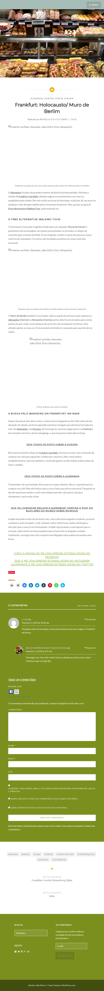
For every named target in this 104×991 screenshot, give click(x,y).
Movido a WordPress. (37, 985)
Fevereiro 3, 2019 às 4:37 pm (39, 651)
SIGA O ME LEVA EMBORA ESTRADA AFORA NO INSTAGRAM (52, 560)
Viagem (69, 98)
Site (10, 772)
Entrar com (15, 686)
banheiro (26, 854)
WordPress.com (68, 985)
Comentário (15, 710)
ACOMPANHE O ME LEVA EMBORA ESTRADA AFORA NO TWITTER (52, 564)
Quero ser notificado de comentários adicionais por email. (44, 799)
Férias (59, 98)
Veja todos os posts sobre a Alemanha (52, 476)
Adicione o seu (87, 606)
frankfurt (48, 854)
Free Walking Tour (86, 854)
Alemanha (36, 98)
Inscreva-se (65, 956)
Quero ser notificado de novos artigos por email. (39, 808)
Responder (91, 619)
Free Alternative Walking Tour (24, 208)
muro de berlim (59, 859)
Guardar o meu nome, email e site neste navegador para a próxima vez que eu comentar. (51, 789)
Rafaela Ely (47, 119)
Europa (49, 98)
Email (12, 759)
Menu (95, 5)
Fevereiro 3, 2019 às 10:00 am (35, 623)
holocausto (43, 859)
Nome (12, 746)
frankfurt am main (65, 854)
